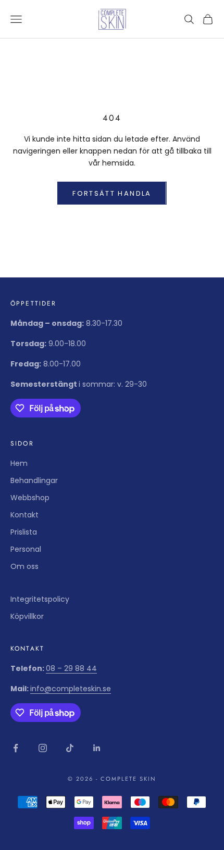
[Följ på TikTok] (70, 748)
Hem (19, 463)
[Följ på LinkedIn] (97, 748)
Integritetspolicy (39, 599)
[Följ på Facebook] (15, 748)
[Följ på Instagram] (43, 748)
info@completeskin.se (70, 688)
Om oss (24, 566)
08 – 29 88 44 (71, 668)
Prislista (23, 532)
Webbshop (29, 497)
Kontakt (24, 515)
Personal (25, 549)
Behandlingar (34, 480)
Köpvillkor (27, 616)
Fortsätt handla (111, 193)
